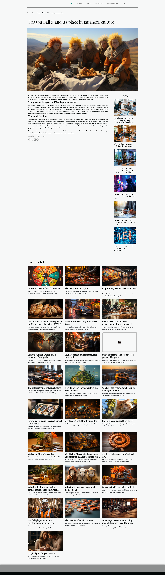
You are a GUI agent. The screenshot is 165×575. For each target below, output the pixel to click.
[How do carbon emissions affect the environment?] (82, 375)
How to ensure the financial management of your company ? (117, 322)
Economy (79, 3)
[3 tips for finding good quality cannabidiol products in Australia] (45, 475)
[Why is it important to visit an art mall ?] (119, 276)
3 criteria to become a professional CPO (118, 455)
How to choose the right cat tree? (117, 420)
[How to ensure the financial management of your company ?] (119, 309)
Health (88, 3)
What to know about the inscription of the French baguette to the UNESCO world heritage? (45, 324)
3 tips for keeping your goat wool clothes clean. (80, 488)
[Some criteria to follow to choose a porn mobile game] (119, 342)
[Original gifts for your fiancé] (45, 541)
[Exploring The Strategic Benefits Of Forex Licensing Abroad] (125, 210)
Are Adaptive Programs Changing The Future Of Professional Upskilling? (123, 170)
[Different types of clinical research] (45, 276)
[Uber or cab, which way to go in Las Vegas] (82, 309)
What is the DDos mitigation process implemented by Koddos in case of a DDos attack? (81, 457)
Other (124, 3)
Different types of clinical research (44, 288)
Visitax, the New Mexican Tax (41, 454)
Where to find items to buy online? (118, 487)
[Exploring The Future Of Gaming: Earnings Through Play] (125, 183)
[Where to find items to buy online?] (119, 475)
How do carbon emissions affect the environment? (81, 389)
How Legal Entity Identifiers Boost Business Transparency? (125, 248)
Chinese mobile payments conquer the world (81, 356)
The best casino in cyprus (76, 288)
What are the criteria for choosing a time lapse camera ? (118, 389)
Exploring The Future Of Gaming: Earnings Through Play (124, 196)
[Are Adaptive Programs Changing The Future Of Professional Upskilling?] (125, 157)
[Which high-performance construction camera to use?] (45, 508)
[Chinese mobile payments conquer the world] (82, 342)
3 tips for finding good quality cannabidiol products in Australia (43, 488)
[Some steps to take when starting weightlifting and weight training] (119, 508)
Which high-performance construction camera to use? (41, 521)
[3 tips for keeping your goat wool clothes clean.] (82, 475)
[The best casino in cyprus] (82, 276)
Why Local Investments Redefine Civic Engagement (124, 145)
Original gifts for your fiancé (41, 553)
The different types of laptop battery (44, 387)
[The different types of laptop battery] (45, 375)
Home (28, 13)
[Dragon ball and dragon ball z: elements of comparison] (45, 342)
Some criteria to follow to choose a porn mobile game (118, 356)
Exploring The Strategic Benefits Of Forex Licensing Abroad (124, 222)
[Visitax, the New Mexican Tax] (45, 442)
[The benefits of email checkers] (82, 508)
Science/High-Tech (112, 3)
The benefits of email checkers (79, 520)
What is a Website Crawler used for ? (81, 420)
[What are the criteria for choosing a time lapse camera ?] (119, 375)
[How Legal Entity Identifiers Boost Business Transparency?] (125, 236)
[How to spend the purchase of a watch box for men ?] (45, 408)
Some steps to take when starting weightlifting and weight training (117, 521)
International (98, 3)
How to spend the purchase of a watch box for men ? (45, 422)
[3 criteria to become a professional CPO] (119, 442)
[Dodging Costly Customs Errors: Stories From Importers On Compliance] (125, 107)
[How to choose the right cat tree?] (119, 408)
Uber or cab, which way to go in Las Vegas (81, 322)
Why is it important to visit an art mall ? (119, 289)
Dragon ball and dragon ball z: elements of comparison (42, 356)
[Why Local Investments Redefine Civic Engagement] (125, 133)
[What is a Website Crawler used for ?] (82, 408)
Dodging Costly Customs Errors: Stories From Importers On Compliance (124, 120)
